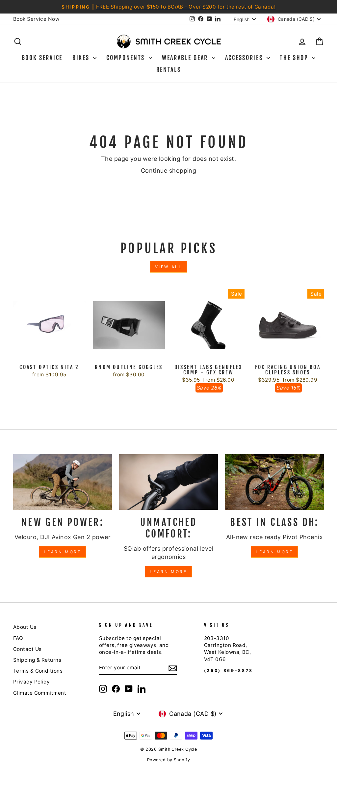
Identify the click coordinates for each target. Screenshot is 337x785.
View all (168, 266)
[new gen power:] (62, 482)
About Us (25, 627)
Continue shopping (168, 170)
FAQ (18, 638)
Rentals (168, 69)
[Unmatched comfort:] (168, 482)
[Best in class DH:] (274, 482)
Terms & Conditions (38, 671)
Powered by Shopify (168, 759)
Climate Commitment (39, 693)
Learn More (62, 551)
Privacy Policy (31, 682)
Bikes (81, 57)
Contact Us (27, 649)
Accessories (245, 57)
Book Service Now (36, 19)
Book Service (42, 57)
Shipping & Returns (37, 660)
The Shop (295, 57)
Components (126, 57)
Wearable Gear (186, 57)
